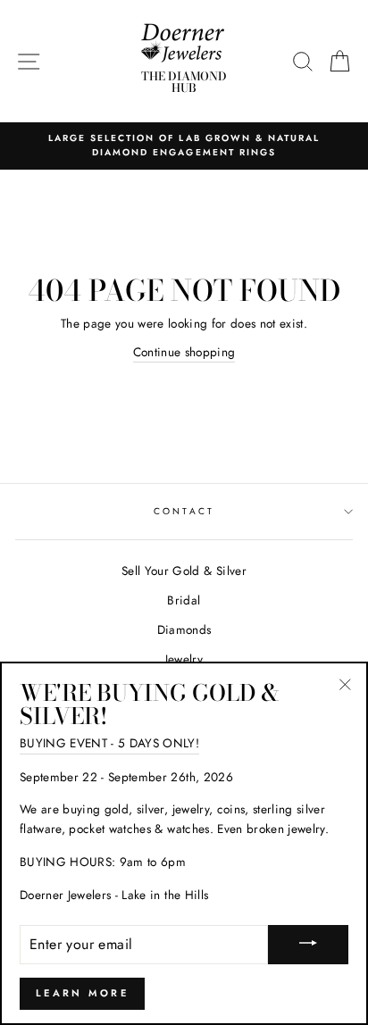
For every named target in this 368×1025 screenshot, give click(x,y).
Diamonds (184, 629)
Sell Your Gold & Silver (184, 570)
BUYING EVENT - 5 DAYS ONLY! (109, 743)
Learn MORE (82, 993)
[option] (184, 146)
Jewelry (184, 659)
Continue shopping (184, 352)
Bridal (183, 600)
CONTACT (183, 511)
